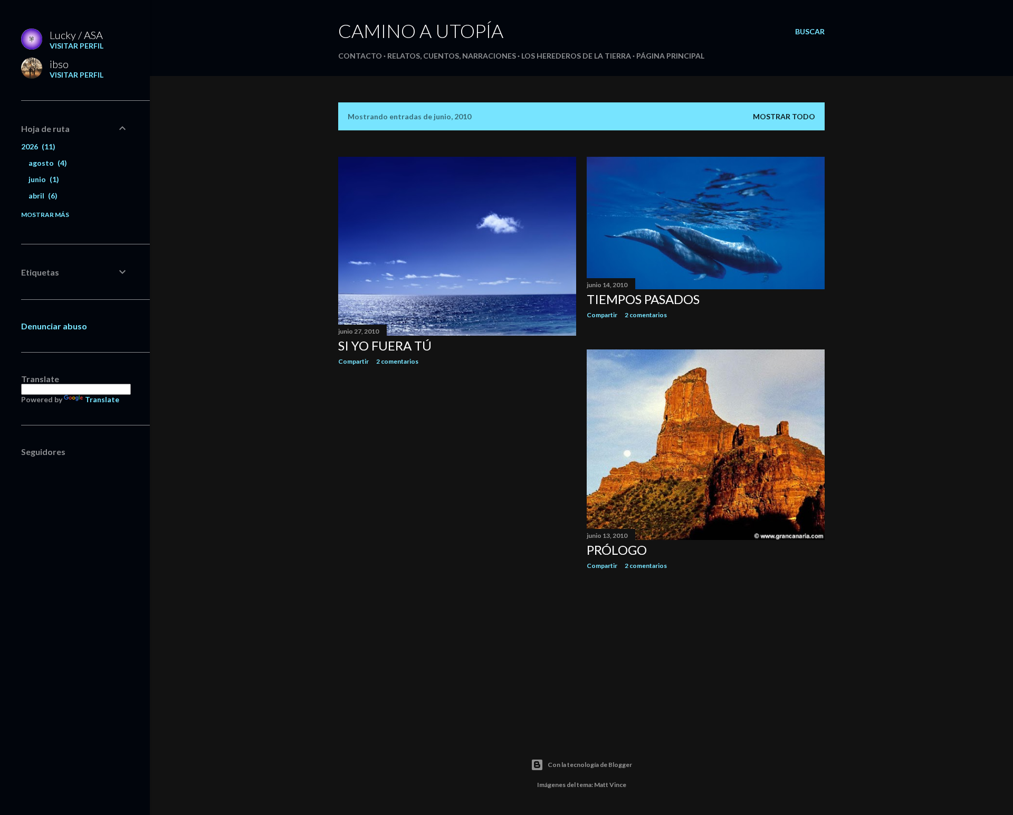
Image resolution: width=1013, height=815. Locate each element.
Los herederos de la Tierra (576, 55)
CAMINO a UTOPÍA (420, 30)
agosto (46, 162)
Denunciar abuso (54, 326)
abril (41, 195)
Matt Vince (610, 785)
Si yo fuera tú (385, 345)
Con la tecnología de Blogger (590, 765)
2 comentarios (397, 361)
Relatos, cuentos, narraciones (451, 55)
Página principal (670, 55)
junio (42, 179)
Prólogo (617, 549)
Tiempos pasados (643, 299)
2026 (37, 146)
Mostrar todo (784, 116)
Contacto (360, 55)
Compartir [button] (353, 361)
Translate (102, 399)
